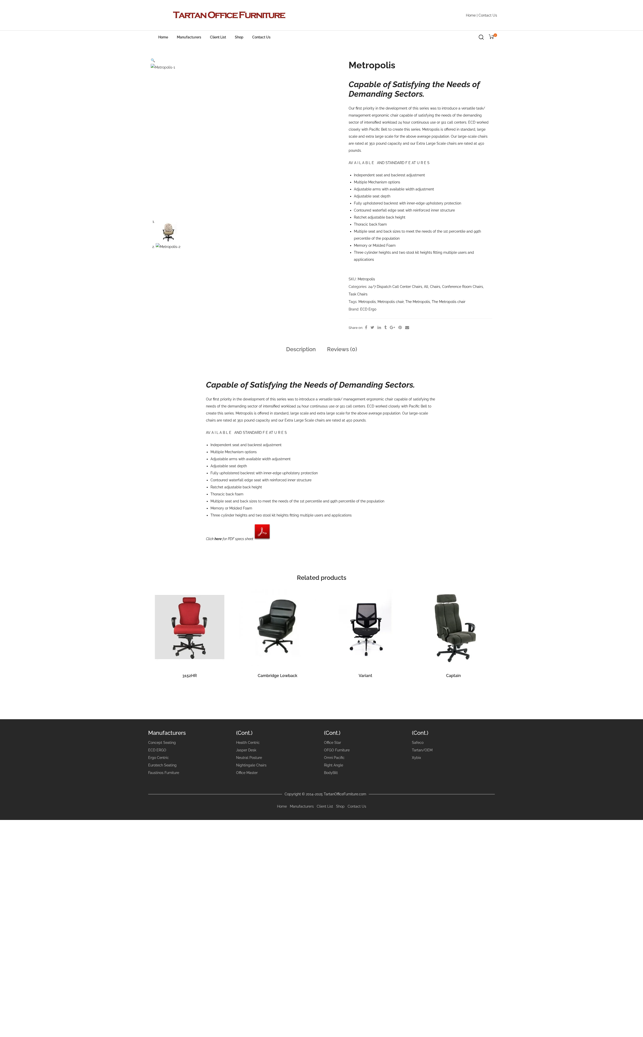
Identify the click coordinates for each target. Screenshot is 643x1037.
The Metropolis (417, 302)
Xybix (416, 758)
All (426, 287)
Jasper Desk (246, 750)
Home (471, 15)
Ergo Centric (158, 758)
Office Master (247, 773)
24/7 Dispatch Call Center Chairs (395, 287)
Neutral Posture (249, 758)
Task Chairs (358, 294)
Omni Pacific (334, 758)
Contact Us (487, 15)
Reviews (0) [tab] (342, 349)
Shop (239, 37)
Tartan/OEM (422, 750)
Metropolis (367, 302)
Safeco (417, 743)
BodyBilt (331, 773)
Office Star (332, 743)
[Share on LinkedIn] (379, 327)
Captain (453, 675)
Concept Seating (162, 743)
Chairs (435, 287)
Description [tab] (301, 349)
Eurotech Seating (162, 765)
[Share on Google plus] (392, 327)
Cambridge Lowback (277, 675)
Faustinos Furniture (163, 773)
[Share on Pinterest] (400, 327)
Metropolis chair (391, 302)
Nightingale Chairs (251, 765)
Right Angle (333, 765)
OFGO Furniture (337, 750)
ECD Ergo (368, 309)
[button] (153, 60)
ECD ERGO (157, 750)
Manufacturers (189, 37)
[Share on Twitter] (372, 327)
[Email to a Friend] (407, 327)
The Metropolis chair (448, 302)
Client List (218, 37)
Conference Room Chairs (462, 287)
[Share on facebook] (366, 327)
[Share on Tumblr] (385, 327)
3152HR (189, 675)
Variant (365, 675)
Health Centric (248, 743)
